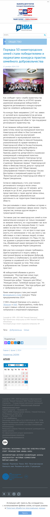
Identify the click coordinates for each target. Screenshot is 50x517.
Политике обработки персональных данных (25, 508)
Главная (6, 350)
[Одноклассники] (12, 342)
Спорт (4, 451)
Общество (26, 449)
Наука (29, 451)
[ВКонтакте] (9, 342)
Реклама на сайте (22, 466)
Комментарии (29, 458)
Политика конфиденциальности (13, 437)
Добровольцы (16, 330)
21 (19, 382)
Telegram (7, 304)
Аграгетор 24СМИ (11, 354)
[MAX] (5, 342)
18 (9, 382)
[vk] (4, 495)
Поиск (21, 464)
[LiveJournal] (18, 342)
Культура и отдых (38, 449)
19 (12, 382)
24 (6, 385)
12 (12, 379)
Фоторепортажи (9, 455)
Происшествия (14, 451)
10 (6, 379)
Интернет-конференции (26, 455)
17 (6, 382)
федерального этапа (12, 295)
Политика (6, 449)
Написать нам (8, 466)
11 (9, 379)
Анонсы (40, 455)
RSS (26, 464)
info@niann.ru (12, 418)
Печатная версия (36, 464)
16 (26, 379)
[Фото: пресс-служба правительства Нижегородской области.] (25, 81)
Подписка (14, 464)
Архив (13, 350)
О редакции (35, 466)
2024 (19, 350)
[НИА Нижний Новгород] (24, 31)
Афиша (24, 451)
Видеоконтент (8, 458)
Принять (25, 513)
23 (26, 382)
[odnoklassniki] (9, 495)
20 (16, 382)
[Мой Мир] (15, 342)
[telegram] (14, 495)
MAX (15, 304)
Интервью (19, 458)
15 (23, 379)
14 (19, 379)
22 (23, 382)
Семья (26, 330)
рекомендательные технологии (13, 435)
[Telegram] (22, 342)
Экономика (16, 449)
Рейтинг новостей (9, 460)
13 (16, 379)
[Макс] (19, 495)
